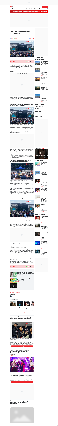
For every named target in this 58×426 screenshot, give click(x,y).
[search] (41, 7)
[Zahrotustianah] (11, 296)
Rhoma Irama (31, 99)
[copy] (33, 61)
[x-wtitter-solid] (30, 61)
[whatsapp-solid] (26, 61)
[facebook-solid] (28, 61)
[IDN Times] (12, 6)
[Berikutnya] (34, 354)
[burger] (47, 8)
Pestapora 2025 (21, 64)
